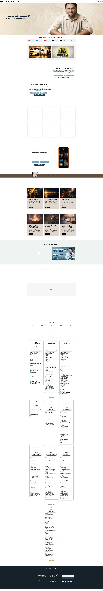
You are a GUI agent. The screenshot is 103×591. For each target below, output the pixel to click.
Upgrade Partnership (41, 575)
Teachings (44, 1)
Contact (58, 1)
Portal (99, 1)
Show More (51, 397)
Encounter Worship (53, 580)
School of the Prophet (53, 575)
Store (53, 1)
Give (65, 1)
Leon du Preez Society (54, 574)
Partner (49, 1)
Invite (62, 1)
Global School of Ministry (54, 576)
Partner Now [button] (36, 350)
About (39, 1)
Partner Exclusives (41, 574)
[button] (39, 73)
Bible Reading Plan (53, 581)
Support (39, 580)
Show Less (51, 560)
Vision (69, 1)
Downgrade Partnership (42, 576)
